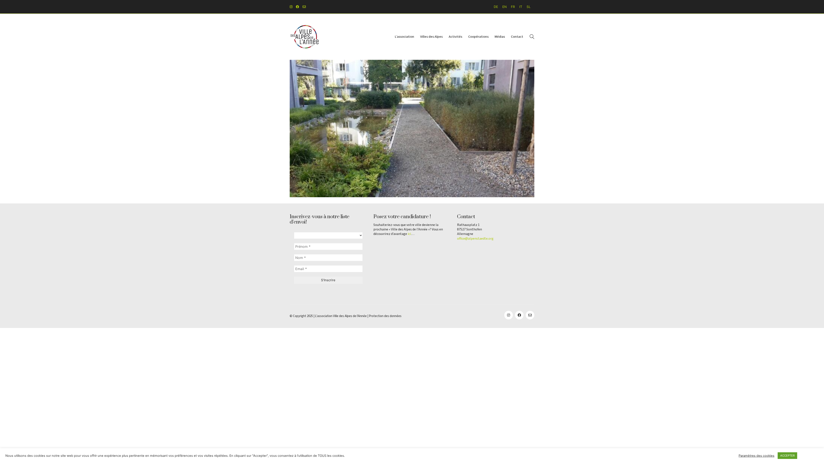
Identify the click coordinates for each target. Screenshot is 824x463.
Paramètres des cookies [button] (756, 456)
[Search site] (532, 37)
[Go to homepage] (305, 36)
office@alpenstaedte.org (475, 238)
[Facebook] (519, 315)
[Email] (530, 315)
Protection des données (385, 316)
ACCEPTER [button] (787, 455)
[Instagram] (508, 315)
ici (409, 234)
